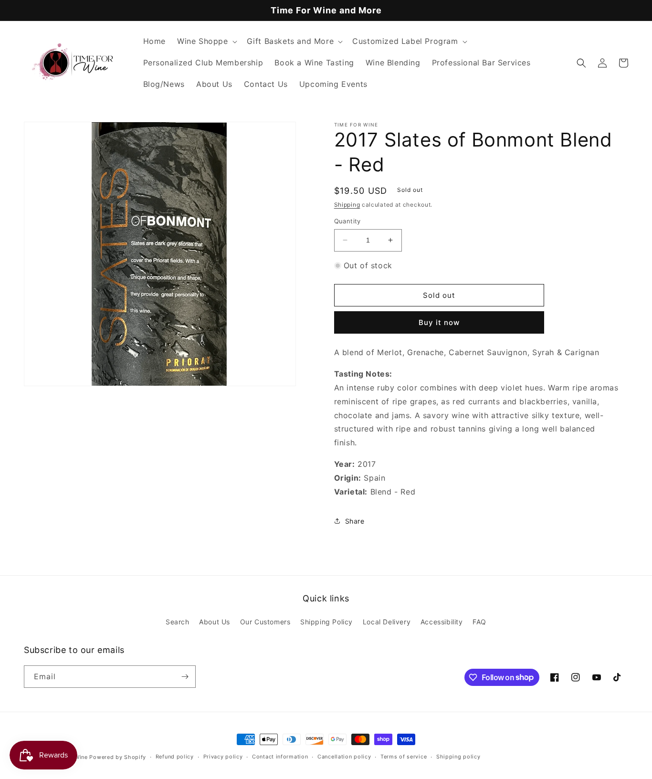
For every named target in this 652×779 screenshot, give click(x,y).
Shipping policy (458, 756)
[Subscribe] (184, 676)
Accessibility (442, 622)
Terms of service (403, 756)
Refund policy (175, 756)
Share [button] (355, 521)
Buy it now (439, 322)
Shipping (347, 204)
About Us (214, 622)
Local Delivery (386, 622)
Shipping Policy (326, 622)
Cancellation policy (344, 756)
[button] (206, 41)
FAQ (479, 622)
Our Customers (265, 622)
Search (177, 622)
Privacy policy (223, 756)
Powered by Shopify (117, 757)
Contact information (280, 756)
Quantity (347, 221)
